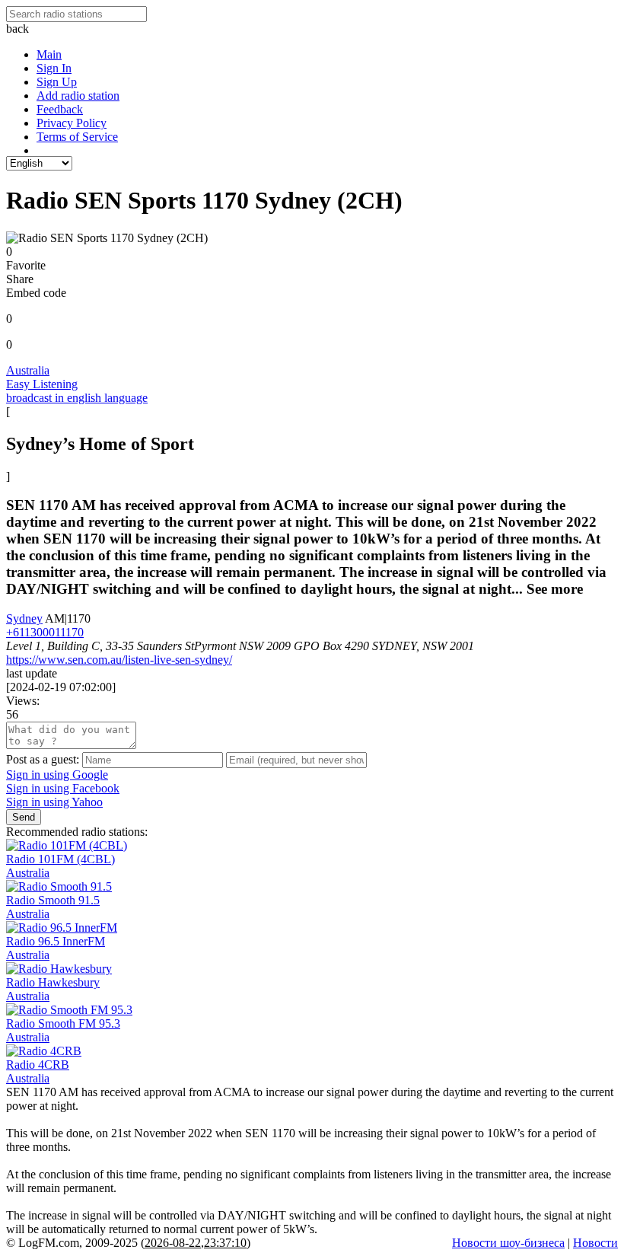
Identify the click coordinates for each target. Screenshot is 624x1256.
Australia (27, 370)
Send (23, 817)
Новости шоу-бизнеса (508, 1242)
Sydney (24, 618)
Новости (595, 1242)
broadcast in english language (77, 397)
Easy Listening (42, 384)
